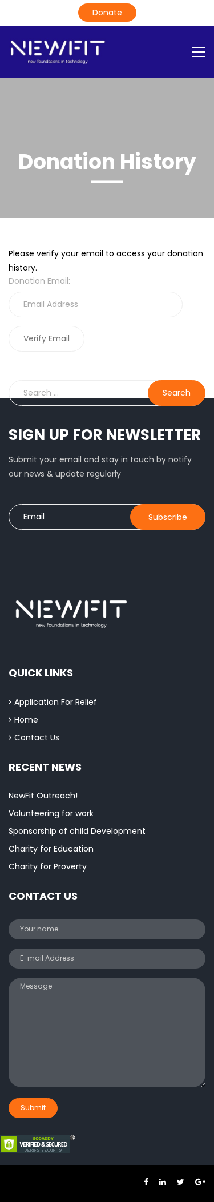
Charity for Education (51, 848)
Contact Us (36, 737)
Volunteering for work (51, 813)
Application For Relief (55, 702)
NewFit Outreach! (43, 795)
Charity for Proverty (48, 866)
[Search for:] (107, 393)
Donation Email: (39, 281)
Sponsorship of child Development (77, 831)
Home (26, 719)
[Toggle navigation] (198, 52)
